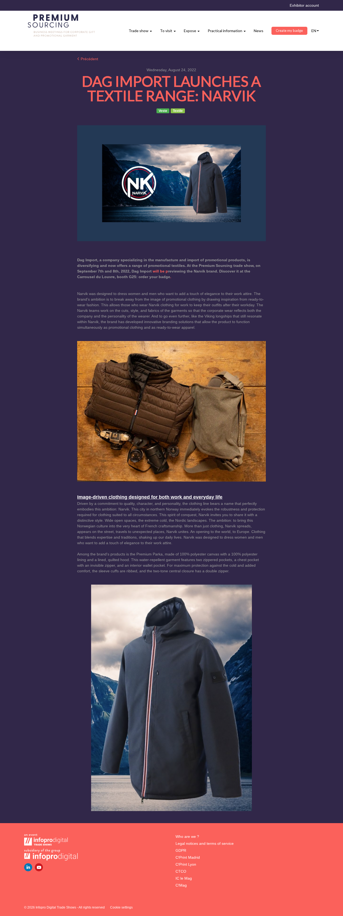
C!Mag (181, 885)
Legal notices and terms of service (205, 843)
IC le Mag (184, 878)
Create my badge (289, 30)
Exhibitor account (304, 5)
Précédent (89, 59)
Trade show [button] (139, 30)
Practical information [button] (225, 30)
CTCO (181, 871)
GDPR (181, 850)
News (258, 30)
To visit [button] (166, 30)
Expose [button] (190, 30)
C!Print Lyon (186, 864)
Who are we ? (187, 836)
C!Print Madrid (188, 857)
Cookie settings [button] (121, 907)
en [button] (313, 30)
